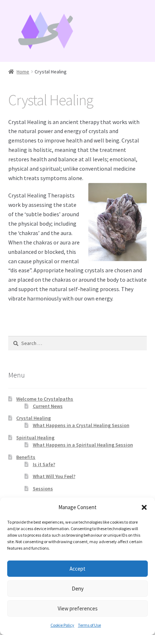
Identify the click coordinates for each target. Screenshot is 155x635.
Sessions (43, 488)
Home (23, 71)
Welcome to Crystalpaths (44, 399)
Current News (48, 406)
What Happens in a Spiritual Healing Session (83, 445)
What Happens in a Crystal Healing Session (81, 425)
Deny (78, 588)
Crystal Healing (33, 418)
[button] (144, 507)
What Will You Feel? (54, 476)
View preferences (78, 608)
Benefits (25, 457)
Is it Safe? (44, 464)
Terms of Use (89, 625)
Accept (77, 568)
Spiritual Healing (35, 437)
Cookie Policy (62, 625)
